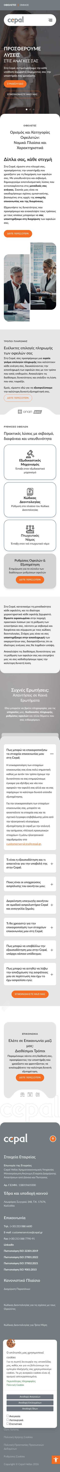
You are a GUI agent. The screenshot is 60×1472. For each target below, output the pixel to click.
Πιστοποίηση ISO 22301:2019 (21, 1251)
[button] (56, 1460)
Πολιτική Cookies (15, 1385)
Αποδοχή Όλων (30, 1409)
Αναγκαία (14, 1416)
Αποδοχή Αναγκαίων (30, 1397)
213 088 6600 (24, 1226)
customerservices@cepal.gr (23, 844)
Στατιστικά (15, 1424)
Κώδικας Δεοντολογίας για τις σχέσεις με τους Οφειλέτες (29, 1307)
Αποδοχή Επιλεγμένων (30, 1403)
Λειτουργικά (16, 1420)
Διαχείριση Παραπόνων (17, 1289)
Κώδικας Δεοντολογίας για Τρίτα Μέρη (25, 1325)
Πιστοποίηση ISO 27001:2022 (21, 1257)
